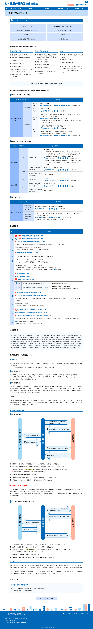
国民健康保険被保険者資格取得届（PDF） (30, 236)
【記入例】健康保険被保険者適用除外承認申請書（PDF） (32, 295)
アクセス (76, 613)
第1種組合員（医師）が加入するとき (63, 26)
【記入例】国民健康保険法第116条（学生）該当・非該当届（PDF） (35, 315)
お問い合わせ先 (63, 39)
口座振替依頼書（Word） (24, 276)
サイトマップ (84, 613)
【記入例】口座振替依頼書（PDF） (26, 279)
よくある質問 (67, 613)
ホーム (70, 4)
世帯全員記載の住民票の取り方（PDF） (27, 252)
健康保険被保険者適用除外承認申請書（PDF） (29, 292)
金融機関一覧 (63, 34)
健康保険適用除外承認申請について (27, 39)
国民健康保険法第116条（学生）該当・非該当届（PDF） (32, 309)
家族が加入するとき (63, 30)
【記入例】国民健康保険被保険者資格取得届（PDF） (31, 241)
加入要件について (27, 26)
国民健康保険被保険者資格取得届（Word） (31, 238)
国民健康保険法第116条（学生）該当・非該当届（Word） (32, 312)
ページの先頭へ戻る (45, 598)
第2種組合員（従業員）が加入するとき (27, 30)
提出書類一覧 (27, 34)
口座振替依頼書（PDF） (23, 273)
